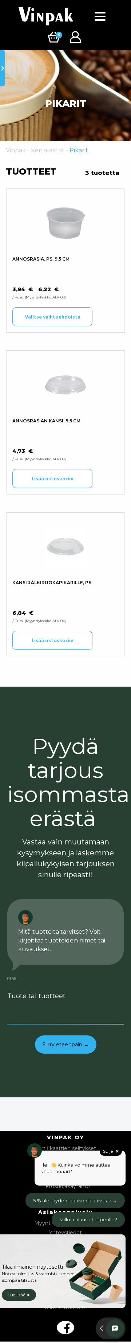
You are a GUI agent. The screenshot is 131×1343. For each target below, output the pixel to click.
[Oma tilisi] (76, 36)
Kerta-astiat (47, 150)
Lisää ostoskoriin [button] (53, 478)
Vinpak (16, 150)
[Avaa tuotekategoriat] (2, 68)
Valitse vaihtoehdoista (52, 316)
